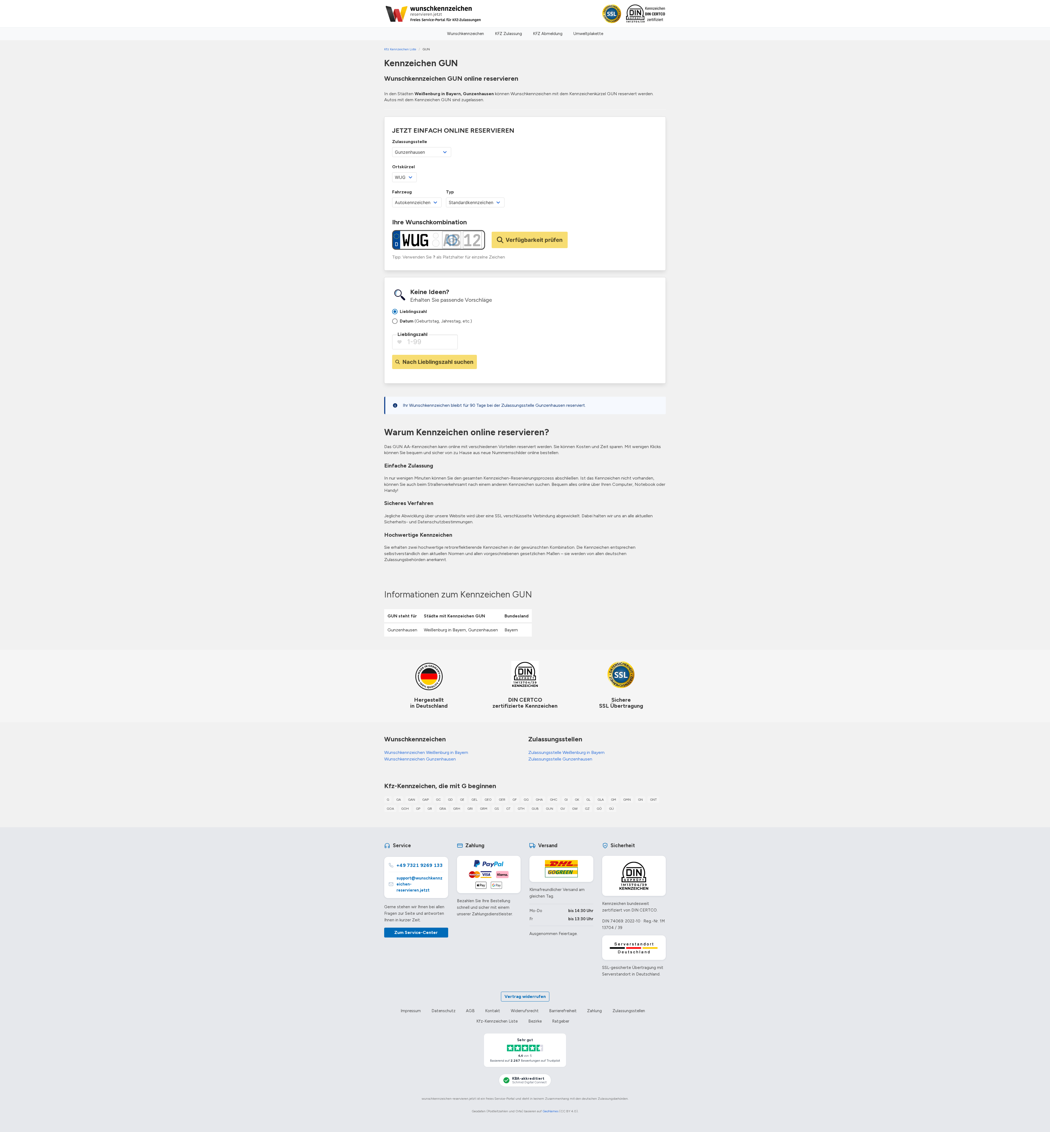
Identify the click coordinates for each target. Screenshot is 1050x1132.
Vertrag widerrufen (525, 996)
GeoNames (550, 1111)
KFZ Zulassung (508, 33)
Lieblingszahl (412, 334)
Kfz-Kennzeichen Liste (497, 1021)
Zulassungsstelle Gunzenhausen (560, 759)
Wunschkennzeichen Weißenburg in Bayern (426, 752)
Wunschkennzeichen (465, 33)
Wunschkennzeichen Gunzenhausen (420, 759)
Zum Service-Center (416, 932)
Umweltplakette (588, 33)
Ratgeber (560, 1021)
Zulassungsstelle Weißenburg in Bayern (566, 752)
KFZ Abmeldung (547, 33)
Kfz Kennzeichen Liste (400, 49)
